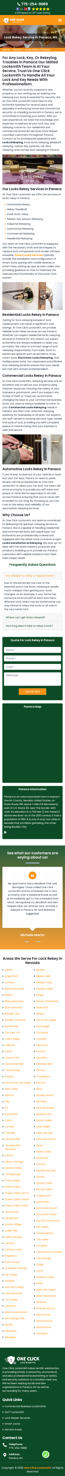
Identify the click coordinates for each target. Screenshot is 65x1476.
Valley (40, 1264)
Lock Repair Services (17, 1418)
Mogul (40, 995)
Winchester (43, 1314)
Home (6, 49)
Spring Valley (44, 1189)
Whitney (41, 1302)
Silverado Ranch (46, 1139)
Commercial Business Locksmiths (25, 1406)
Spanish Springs (46, 1170)
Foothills (10, 1133)
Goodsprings (13, 1174)
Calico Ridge (12, 1039)
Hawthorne (12, 1212)
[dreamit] (13, 20)
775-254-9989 (34, 4)
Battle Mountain (14, 988)
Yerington (42, 1333)
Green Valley (13, 1187)
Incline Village (13, 1224)
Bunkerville (11, 1026)
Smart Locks (12, 1424)
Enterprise (11, 1114)
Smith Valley (43, 1151)
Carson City (12, 1057)
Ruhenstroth (44, 1114)
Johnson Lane (13, 1249)
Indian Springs (13, 1237)
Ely (6, 1108)
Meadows (11, 1331)
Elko (7, 1101)
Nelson (40, 1014)
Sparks (40, 1177)
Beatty (9, 995)
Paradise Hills (44, 1064)
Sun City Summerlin (48, 1220)
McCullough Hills (15, 1318)
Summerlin (42, 1202)
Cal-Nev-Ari (12, 1032)
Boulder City (12, 1014)
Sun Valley (42, 1227)
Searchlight (43, 1126)
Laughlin (10, 1281)
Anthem (10, 982)
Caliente (10, 1045)
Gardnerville (12, 1139)
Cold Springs (12, 1070)
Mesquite (10, 1337)
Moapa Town (44, 982)
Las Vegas (11, 1274)
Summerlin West (46, 1214)
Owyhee (41, 1039)
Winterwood (43, 1327)
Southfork (42, 1158)
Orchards (42, 1032)
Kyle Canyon (12, 1262)
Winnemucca (44, 1321)
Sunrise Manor (45, 1233)
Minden (40, 970)
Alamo (9, 970)
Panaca (17, 49)
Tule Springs (43, 1258)
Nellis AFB (42, 1007)
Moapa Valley (44, 988)
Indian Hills (11, 1230)
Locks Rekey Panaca (37, 49)
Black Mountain (14, 1001)
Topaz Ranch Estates (49, 1252)
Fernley (9, 1126)
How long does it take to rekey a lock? (29, 626)
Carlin (8, 1051)
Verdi (39, 1271)
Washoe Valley (45, 1277)
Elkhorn (9, 1095)
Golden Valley (13, 1168)
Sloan (39, 1145)
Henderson (11, 1218)
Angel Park (11, 976)
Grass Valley (12, 1180)
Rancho (41, 1083)
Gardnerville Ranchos (12, 1147)
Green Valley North (17, 1193)
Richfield (41, 1101)
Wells (39, 1283)
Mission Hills (43, 976)
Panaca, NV (16, 1458)
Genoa (9, 1155)
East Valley (11, 1089)
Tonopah (41, 1246)
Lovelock (10, 1306)
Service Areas (13, 1429)
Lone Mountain (14, 1293)
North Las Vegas (46, 1020)
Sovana (40, 1164)
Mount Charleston (47, 1001)
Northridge (43, 1026)
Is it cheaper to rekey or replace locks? (30, 576)
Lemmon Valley (14, 1287)
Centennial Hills (14, 1064)
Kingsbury (11, 1256)
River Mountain (45, 1108)
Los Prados (11, 1299)
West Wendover (46, 1296)
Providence (43, 1076)
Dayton (9, 1076)
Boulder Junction (15, 1020)
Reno (39, 1089)
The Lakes (42, 1239)
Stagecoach (43, 1195)
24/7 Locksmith (14, 1412)
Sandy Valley (44, 1120)
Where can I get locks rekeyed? (25, 617)
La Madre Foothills (16, 1268)
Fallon (8, 1120)
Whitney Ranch (45, 1308)
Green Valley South (17, 1205)
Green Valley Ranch (17, 1199)
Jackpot (10, 1243)
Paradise (41, 1057)
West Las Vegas (46, 1289)
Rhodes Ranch (45, 1095)
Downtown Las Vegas (18, 1083)
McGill (8, 1324)
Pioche (40, 1070)
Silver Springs (44, 1133)
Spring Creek (44, 1183)
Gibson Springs (14, 1161)
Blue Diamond (13, 1007)
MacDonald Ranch (16, 1312)
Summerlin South (46, 1208)
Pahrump (42, 1045)
